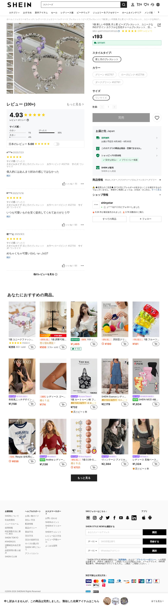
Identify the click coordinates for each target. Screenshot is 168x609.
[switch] (57, 144)
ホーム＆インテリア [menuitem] (131, 12)
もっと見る (84, 477)
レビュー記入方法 (53, 536)
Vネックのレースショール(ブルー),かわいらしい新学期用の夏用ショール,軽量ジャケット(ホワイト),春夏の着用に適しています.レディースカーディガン (84, 339)
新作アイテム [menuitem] (41, 12)
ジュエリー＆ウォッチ (24, 19)
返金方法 (29, 532)
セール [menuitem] (54, 12)
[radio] (107, 59)
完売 (121, 117)
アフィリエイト (32, 553)
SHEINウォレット (53, 532)
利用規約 (122, 559)
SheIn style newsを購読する (100, 526)
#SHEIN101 (10, 541)
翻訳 (8, 176)
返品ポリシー (31, 528)
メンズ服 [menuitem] (149, 12)
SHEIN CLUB (11, 556)
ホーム (9, 19)
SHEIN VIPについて (33, 548)
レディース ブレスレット (69, 19)
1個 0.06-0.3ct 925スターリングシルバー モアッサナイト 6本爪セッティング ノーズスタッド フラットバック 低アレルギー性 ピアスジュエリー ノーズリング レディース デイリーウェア (84, 459)
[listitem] (22, 327)
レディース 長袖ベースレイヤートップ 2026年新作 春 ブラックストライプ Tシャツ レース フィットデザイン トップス (146, 459)
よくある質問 (51, 546)
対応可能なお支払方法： (96, 575)
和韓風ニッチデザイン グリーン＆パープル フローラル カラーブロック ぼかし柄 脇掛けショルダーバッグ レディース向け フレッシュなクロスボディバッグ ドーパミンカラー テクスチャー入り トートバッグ (22, 399)
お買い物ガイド (32, 516)
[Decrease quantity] (102, 107)
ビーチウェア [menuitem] (83, 12)
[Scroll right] (158, 12)
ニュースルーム (12, 524)
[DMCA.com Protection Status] (96, 591)
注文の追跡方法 (32, 540)
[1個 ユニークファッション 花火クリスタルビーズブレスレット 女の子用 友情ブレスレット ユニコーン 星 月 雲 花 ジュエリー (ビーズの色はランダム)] (22, 319)
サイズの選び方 (32, 543)
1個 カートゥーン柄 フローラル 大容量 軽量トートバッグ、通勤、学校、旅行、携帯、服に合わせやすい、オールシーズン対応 (84, 399)
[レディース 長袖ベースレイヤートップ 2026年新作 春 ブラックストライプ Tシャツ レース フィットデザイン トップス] (146, 437)
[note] (53, 335)
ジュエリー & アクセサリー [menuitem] (106, 12)
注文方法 (29, 536)
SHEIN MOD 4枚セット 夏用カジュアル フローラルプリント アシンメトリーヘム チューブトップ (146, 399)
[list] (112, 517)
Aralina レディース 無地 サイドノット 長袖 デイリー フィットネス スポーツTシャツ (53, 459)
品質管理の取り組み (13, 551)
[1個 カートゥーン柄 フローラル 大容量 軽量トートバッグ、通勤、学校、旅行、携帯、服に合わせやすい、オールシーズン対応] (84, 376)
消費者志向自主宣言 (13, 546)
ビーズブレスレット (91, 19)
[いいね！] (64, 184)
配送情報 (29, 524)
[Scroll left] (154, 12)
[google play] (150, 519)
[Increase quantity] (114, 107)
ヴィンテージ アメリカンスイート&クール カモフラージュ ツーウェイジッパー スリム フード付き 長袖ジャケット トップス (115, 459)
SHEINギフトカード (53, 527)
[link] (139, 4)
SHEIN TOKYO (11, 538)
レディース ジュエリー (46, 19)
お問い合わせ (51, 518)
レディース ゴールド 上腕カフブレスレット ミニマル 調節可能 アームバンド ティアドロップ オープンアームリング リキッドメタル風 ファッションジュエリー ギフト (53, 396)
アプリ (144, 511)
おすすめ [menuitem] (27, 12)
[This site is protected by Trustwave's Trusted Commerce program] (88, 591)
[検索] (123, 4)
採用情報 (9, 528)
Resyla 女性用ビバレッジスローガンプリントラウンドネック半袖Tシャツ (22, 456)
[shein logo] (19, 4)
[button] (152, 5)
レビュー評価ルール (53, 540)
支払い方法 (30, 520)
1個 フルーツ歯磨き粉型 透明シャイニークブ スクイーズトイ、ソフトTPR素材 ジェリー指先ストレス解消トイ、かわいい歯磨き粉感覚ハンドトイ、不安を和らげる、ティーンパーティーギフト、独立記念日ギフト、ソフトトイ (146, 339)
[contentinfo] (126, 583)
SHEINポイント (52, 522)
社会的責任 (10, 520)
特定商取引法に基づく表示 (13, 532)
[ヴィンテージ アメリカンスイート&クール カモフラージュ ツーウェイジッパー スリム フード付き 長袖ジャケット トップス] (115, 437)
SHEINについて (12, 516)
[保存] (157, 117)
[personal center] (133, 5)
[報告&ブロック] (82, 184)
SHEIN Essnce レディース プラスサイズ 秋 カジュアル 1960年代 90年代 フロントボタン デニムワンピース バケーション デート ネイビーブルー (115, 396)
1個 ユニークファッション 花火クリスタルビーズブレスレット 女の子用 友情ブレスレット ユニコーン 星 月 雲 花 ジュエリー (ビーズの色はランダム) (22, 339)
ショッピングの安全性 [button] (111, 155)
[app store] (143, 519)
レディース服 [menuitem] (67, 12)
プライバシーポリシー (146, 559)
